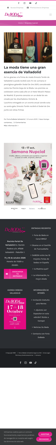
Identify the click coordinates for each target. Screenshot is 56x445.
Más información (10, 126)
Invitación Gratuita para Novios (41, 302)
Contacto (38, 355)
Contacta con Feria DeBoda (41, 335)
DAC (40, 353)
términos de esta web (15, 441)
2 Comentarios (20, 122)
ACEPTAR (45, 434)
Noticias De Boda (41, 327)
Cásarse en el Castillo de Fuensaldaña (41, 247)
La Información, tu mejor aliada (41, 277)
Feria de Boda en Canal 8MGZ (41, 237)
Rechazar (44, 439)
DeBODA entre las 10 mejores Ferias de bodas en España (41, 259)
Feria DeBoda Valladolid (16, 119)
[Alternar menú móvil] (50, 14)
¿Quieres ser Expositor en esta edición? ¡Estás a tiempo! (41, 315)
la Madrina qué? (41, 269)
